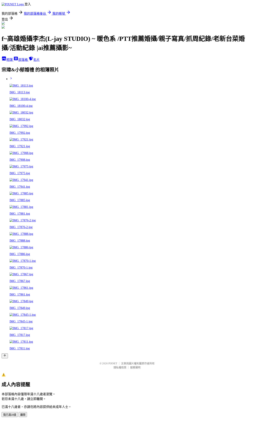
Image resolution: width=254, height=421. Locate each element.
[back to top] (5, 355)
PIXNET (112, 363)
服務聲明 (135, 367)
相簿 (9, 59)
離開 (22, 414)
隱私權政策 (120, 367)
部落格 (23, 59)
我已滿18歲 (9, 414)
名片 (36, 59)
